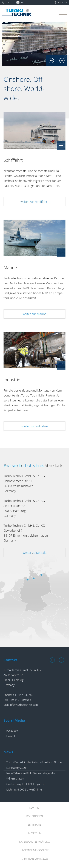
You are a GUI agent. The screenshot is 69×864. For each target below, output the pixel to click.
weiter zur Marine (34, 314)
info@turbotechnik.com (24, 704)
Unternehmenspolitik (34, 850)
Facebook (12, 730)
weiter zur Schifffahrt (34, 202)
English (62, 2)
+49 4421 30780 (23, 694)
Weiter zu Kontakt (35, 553)
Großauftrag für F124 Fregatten (25, 784)
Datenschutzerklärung (34, 841)
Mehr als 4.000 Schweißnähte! (24, 789)
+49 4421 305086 (20, 699)
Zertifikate (34, 824)
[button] (51, 60)
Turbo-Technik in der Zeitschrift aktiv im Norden (34, 762)
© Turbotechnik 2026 (34, 858)
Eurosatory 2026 (16, 767)
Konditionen (34, 816)
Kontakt (34, 807)
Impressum (34, 833)
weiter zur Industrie (34, 426)
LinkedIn (11, 736)
